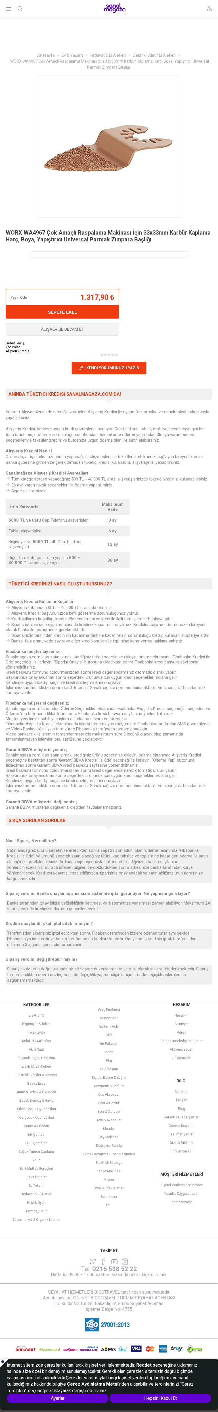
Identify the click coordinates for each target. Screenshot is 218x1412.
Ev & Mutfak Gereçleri (36, 1169)
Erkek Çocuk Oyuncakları (36, 1109)
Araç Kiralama (109, 1009)
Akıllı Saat (36, 1049)
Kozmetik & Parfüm (109, 1086)
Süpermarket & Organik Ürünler (36, 1220)
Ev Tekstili (36, 1186)
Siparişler (182, 1024)
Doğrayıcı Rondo (109, 1146)
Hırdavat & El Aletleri (36, 1194)
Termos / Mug (36, 1211)
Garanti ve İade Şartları (181, 1117)
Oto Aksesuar (109, 1095)
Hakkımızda (181, 1058)
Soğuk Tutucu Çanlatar (36, 1152)
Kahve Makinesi (109, 1171)
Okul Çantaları (36, 1143)
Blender (109, 1129)
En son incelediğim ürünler (182, 1041)
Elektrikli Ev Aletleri (36, 1067)
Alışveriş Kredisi (18, 351)
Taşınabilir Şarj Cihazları (36, 1058)
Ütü (109, 1205)
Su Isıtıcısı (109, 1197)
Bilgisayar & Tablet (36, 1024)
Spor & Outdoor (109, 1112)
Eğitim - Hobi (109, 1027)
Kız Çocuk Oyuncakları (36, 1118)
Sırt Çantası (36, 1135)
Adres (181, 1032)
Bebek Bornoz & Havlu (36, 1101)
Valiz (36, 1160)
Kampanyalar (181, 1202)
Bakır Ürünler (36, 1177)
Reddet (144, 1365)
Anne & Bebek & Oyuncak (36, 1092)
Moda (108, 1052)
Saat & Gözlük (109, 1103)
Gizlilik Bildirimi (182, 1143)
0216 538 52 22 (114, 1268)
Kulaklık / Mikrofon (36, 1041)
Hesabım (181, 1015)
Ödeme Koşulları (181, 1126)
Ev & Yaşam (109, 1069)
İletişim (181, 1100)
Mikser (109, 1180)
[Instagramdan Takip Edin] (114, 1261)
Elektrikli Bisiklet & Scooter (36, 1075)
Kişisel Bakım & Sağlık (109, 1078)
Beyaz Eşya (36, 1084)
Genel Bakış (15, 343)
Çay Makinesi (109, 1137)
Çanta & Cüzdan (36, 1126)
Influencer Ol (182, 1151)
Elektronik (36, 1015)
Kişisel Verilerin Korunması (182, 1185)
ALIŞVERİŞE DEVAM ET (62, 329)
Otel (109, 1035)
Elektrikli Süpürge (109, 1163)
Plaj (109, 1061)
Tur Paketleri (109, 1044)
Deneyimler (109, 1018)
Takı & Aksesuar (109, 1120)
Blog (181, 1109)
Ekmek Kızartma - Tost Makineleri (109, 1154)
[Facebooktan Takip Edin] (103, 1261)
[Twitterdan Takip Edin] (92, 1261)
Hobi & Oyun (36, 1203)
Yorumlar (13, 347)
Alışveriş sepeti (181, 1049)
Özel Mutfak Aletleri (108, 1188)
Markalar (181, 1092)
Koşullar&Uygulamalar (181, 1194)
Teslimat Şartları (181, 1134)
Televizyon (36, 1032)
